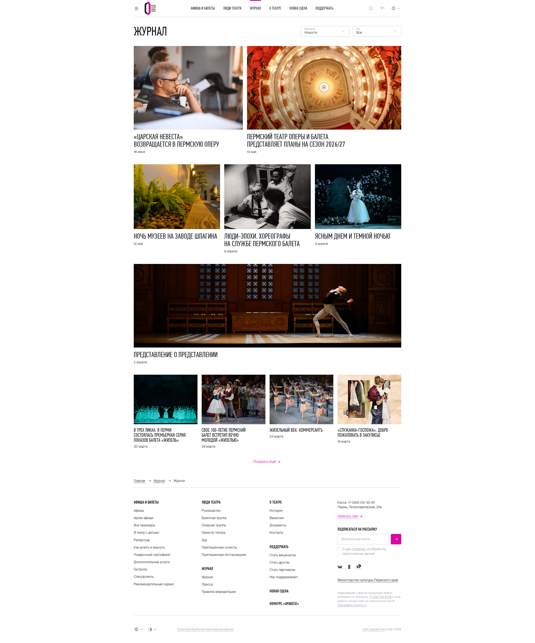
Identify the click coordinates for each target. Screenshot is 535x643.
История (276, 511)
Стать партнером (282, 570)
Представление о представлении (176, 354)
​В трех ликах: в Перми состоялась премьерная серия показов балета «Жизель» (160, 435)
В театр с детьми (146, 533)
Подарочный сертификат (152, 555)
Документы (278, 525)
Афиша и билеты (203, 8)
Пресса (207, 584)
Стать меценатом (283, 555)
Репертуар (142, 540)
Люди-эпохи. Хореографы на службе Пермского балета (262, 240)
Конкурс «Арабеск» (284, 603)
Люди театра (232, 8)
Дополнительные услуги (152, 562)
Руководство (211, 511)
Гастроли (140, 569)
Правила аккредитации (219, 592)
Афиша (139, 511)
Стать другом (279, 562)
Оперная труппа (214, 525)
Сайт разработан (373, 629)
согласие (358, 549)
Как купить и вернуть (149, 547)
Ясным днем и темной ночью (352, 236)
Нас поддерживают (284, 577)
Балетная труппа (214, 518)
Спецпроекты (144, 577)
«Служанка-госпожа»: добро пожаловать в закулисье (363, 432)
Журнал (255, 8)
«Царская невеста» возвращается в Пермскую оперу (176, 140)
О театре (275, 8)
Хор (204, 540)
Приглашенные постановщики (224, 555)
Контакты (276, 533)
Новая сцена (298, 8)
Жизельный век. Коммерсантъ (296, 430)
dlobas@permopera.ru (352, 605)
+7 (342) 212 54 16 (380, 596)
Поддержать (324, 8)
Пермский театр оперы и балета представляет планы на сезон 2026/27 (296, 140)
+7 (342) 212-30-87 (361, 502)
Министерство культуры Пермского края (368, 580)
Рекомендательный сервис (154, 584)
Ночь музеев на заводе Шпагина (175, 236)
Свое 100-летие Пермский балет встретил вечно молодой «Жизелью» (224, 435)
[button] (136, 8)
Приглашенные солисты (219, 547)
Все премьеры (144, 525)
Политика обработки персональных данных (205, 629)
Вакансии (277, 518)
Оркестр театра (213, 533)
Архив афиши (143, 518)
